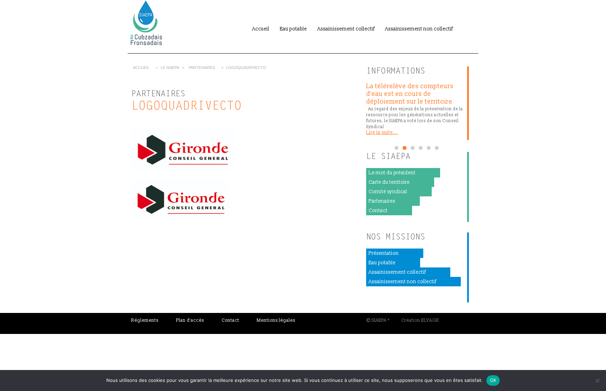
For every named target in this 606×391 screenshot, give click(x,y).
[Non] (597, 380)
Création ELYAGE (420, 320)
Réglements (145, 320)
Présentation (384, 253)
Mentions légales (276, 320)
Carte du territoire (389, 182)
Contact (378, 211)
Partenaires (202, 67)
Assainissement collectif (346, 29)
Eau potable (293, 29)
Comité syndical (388, 192)
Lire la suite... (382, 132)
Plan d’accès (190, 320)
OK (493, 380)
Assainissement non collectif (419, 29)
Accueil (260, 29)
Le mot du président (392, 173)
